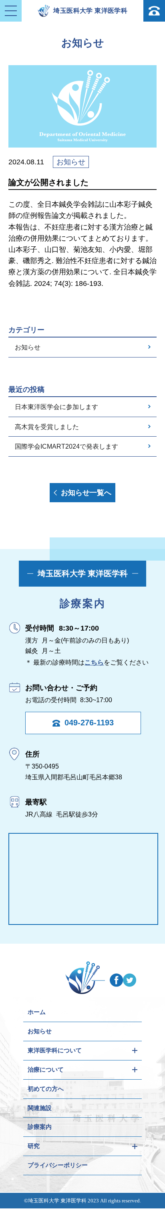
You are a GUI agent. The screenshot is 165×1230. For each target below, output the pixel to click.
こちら (94, 662)
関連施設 (40, 1107)
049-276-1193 (89, 722)
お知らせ (27, 347)
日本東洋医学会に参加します (56, 406)
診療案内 (40, 1126)
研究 (34, 1145)
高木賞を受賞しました (47, 426)
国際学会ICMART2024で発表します (66, 446)
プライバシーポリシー (58, 1165)
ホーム (37, 1011)
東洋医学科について (55, 1050)
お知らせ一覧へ (86, 493)
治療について (46, 1069)
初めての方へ (46, 1088)
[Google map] (83, 879)
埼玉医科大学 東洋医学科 (90, 10)
